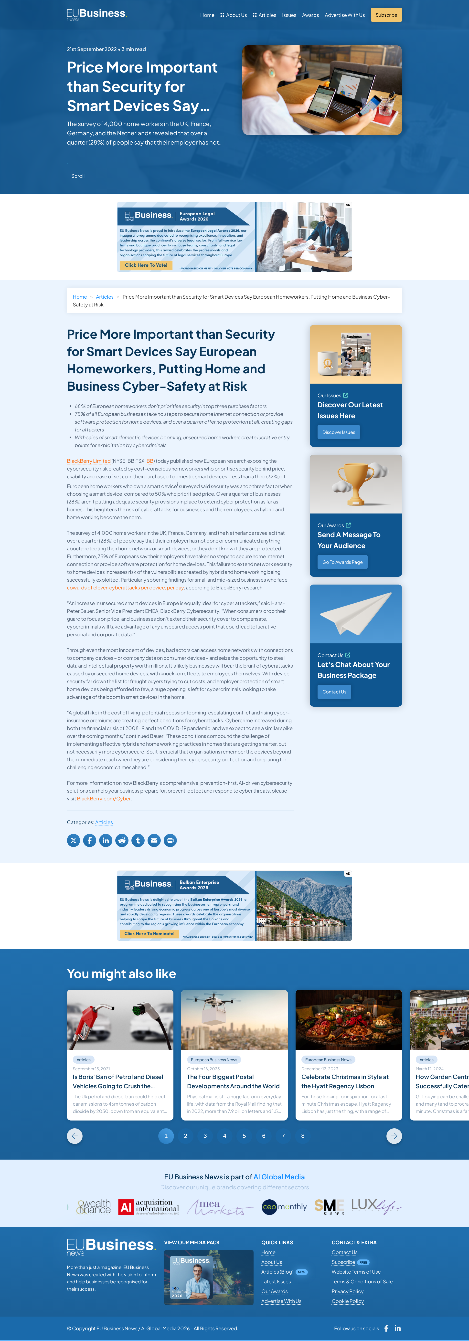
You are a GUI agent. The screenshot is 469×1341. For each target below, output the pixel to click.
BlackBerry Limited (89, 461)
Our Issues (329, 395)
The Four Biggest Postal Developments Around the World (233, 1081)
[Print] (170, 840)
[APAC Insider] (335, 1207)
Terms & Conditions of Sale (362, 1281)
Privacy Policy (348, 1291)
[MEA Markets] (123, 1207)
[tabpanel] (120, 1055)
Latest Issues (276, 1281)
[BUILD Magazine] (392, 1207)
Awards (310, 15)
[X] (73, 840)
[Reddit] (121, 840)
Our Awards (331, 525)
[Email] (154, 840)
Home (207, 15)
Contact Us (330, 655)
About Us (236, 15)
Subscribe (343, 1262)
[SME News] (232, 1207)
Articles (267, 15)
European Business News (214, 1059)
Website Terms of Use (356, 1271)
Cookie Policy (348, 1301)
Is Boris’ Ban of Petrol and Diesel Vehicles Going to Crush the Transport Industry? (118, 1082)
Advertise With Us (345, 15)
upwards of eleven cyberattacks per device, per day (125, 587)
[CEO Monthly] (187, 1207)
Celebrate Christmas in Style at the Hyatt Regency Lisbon (345, 1081)
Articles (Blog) (277, 1271)
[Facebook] (89, 840)
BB (150, 461)
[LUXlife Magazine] (280, 1207)
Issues (289, 15)
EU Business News (117, 1328)
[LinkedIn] (105, 840)
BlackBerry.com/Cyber (104, 798)
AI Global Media (279, 1176)
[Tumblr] (138, 840)
